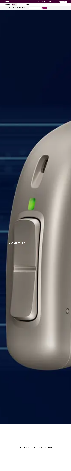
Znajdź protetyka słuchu (54, 1)
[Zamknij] (60, 8)
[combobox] (34, 8)
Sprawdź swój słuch (63, 1)
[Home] (6, 1)
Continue (44, 7)
